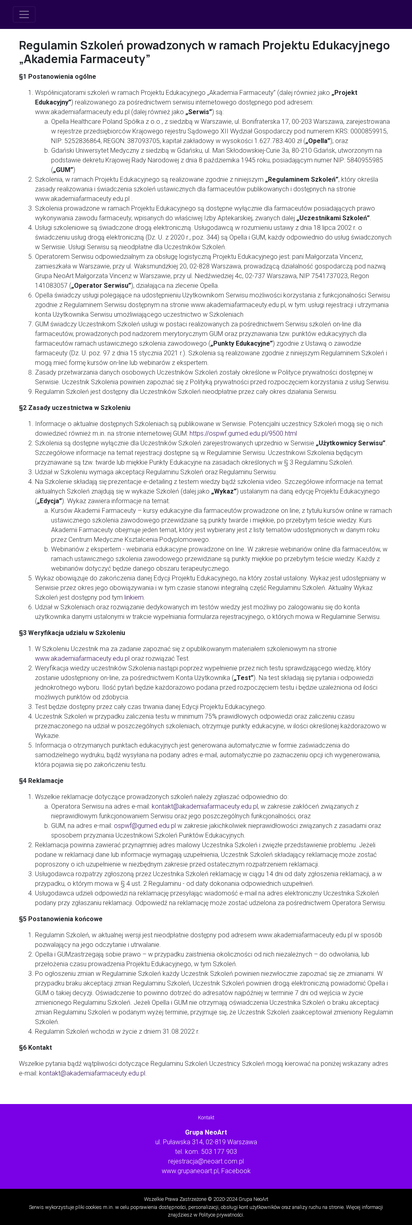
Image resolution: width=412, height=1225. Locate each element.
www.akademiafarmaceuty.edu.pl (82, 658)
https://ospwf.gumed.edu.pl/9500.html (243, 433)
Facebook (236, 1171)
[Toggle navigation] (24, 14)
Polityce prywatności (221, 1215)
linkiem (134, 597)
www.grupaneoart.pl (190, 1171)
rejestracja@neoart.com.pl (206, 1161)
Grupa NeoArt (253, 1199)
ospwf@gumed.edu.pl (145, 826)
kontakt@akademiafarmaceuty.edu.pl (205, 806)
